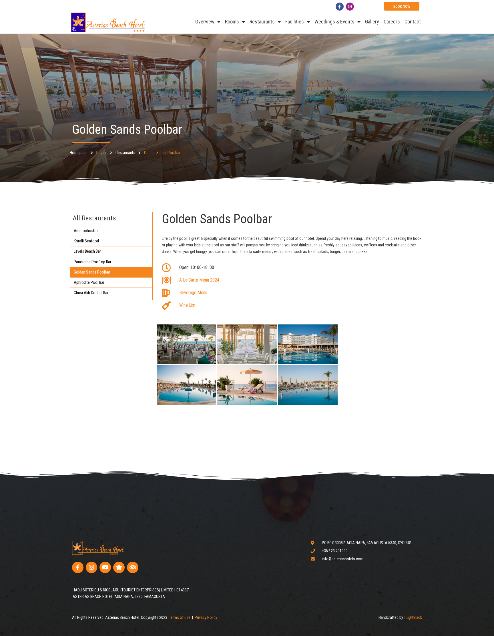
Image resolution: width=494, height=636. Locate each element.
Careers (392, 22)
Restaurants (262, 22)
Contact (413, 22)
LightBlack (414, 617)
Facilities (294, 22)
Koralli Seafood (86, 241)
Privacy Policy (206, 617)
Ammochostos (86, 230)
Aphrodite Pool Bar (89, 282)
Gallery (372, 22)
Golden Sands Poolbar (92, 272)
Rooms (232, 22)
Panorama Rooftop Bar (92, 262)
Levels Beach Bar (87, 251)
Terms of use (179, 617)
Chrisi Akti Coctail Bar (91, 292)
